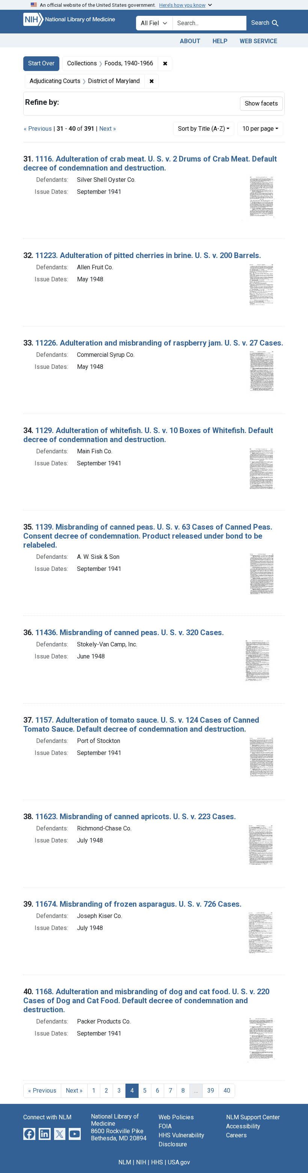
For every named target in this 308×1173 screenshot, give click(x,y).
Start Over (41, 63)
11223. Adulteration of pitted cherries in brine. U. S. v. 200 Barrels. (148, 255)
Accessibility (243, 1126)
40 (226, 1090)
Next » (107, 128)
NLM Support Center (253, 1117)
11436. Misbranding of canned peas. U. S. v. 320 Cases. (129, 632)
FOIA (165, 1126)
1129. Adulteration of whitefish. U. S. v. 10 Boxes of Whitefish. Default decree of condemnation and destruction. (148, 435)
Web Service (258, 41)
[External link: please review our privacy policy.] (29, 1133)
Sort (201, 128)
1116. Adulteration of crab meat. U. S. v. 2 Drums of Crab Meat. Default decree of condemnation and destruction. (150, 163)
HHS (157, 1162)
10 (258, 128)
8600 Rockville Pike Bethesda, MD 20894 (118, 1135)
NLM (124, 1162)
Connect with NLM (47, 1117)
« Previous (38, 128)
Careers (236, 1135)
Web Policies (176, 1117)
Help (220, 41)
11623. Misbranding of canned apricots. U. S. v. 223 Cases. (135, 816)
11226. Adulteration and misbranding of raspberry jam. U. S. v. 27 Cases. (159, 342)
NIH (141, 1162)
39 (210, 1090)
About (190, 41)
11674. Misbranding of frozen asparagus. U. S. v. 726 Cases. (138, 904)
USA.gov (179, 1162)
